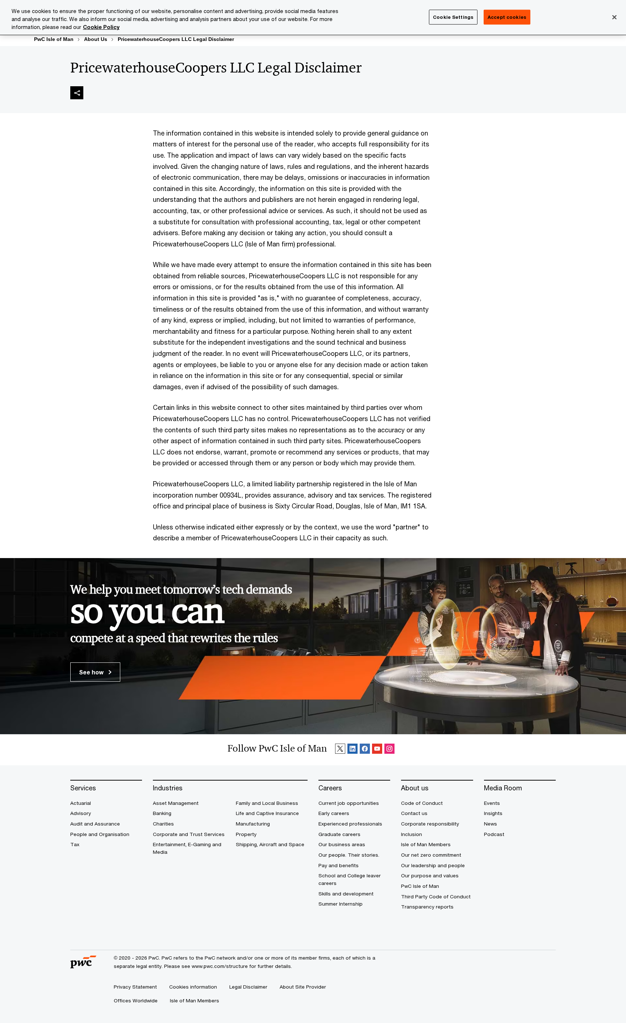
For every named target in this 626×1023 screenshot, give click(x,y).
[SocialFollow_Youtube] (377, 750)
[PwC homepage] (83, 966)
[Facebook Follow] (365, 750)
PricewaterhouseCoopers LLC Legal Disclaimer (176, 39)
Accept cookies (507, 17)
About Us (95, 39)
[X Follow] (340, 750)
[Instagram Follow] (389, 750)
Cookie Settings (453, 17)
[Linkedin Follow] (352, 750)
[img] (76, 92)
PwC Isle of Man (54, 39)
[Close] (614, 17)
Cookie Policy (101, 27)
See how (92, 672)
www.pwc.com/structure (220, 966)
